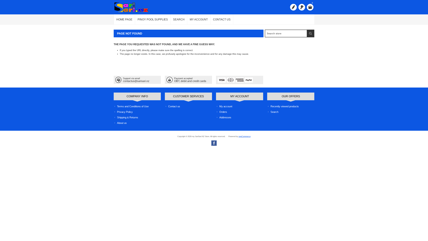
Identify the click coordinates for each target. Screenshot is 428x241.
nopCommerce (245, 136)
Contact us (222, 19)
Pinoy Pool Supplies (153, 19)
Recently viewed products (285, 106)
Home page (124, 19)
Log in (301, 7)
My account (199, 19)
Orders (223, 111)
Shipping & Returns (127, 117)
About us (122, 123)
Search (179, 19)
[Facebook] (214, 143)
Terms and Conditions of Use (133, 106)
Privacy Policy (125, 111)
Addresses (225, 117)
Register (293, 7)
